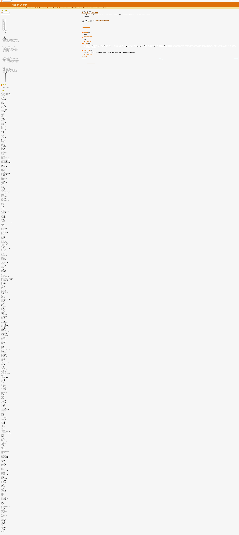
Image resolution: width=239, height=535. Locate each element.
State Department (4, 474)
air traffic (2, 102)
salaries (2, 439)
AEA (1, 97)
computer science (4, 163)
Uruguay (2, 514)
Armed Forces (3, 113)
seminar (2, 453)
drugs (2, 208)
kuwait (2, 304)
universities (3, 510)
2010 (3, 79)
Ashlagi (2, 116)
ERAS (2, 222)
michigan (2, 340)
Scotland (2, 449)
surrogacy (2, 480)
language (2, 306)
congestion (3, 168)
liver (1, 313)
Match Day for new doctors (6, 51)
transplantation (3, 498)
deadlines (2, 189)
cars (1, 142)
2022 (3, 23)
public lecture (3, 411)
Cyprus (2, 184)
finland (2, 233)
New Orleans (3, 354)
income (2, 272)
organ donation (3, 377)
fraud (2, 239)
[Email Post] (91, 21)
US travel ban (3, 515)
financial (2, 231)
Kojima (2, 301)
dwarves (2, 209)
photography (3, 392)
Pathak (2, 386)
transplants (3, 499)
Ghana (2, 247)
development (3, 196)
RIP (84, 22)
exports (2, 229)
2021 (3, 24)
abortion (2, 92)
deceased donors (4, 192)
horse (2, 263)
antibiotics (2, 111)
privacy (2, 405)
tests (1, 488)
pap (1, 381)
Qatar (2, 413)
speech (2, 469)
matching (2, 330)
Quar (1, 414)
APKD (2, 112)
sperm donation (3, 470)
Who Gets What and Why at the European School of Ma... (11, 63)
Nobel (2, 361)
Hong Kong (3, 261)
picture (2, 393)
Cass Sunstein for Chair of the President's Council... (10, 58)
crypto (2, 183)
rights (2, 434)
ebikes (2, 210)
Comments (4, 14)
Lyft (1, 319)
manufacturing (3, 323)
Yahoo (2, 530)
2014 (3, 75)
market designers (4, 326)
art (1, 115)
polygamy (2, 399)
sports (2, 471)
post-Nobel (3, 402)
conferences (3, 167)
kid (1, 296)
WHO (2, 528)
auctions (2, 117)
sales (2, 440)
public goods (3, 410)
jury (1, 295)
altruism (2, 108)
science (2, 448)
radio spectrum (3, 417)
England (2, 221)
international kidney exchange (6, 278)
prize (1, 406)
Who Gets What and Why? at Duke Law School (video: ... (11, 42)
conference (3, 166)
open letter (2, 371)
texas (2, 489)
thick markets (3, 491)
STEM (2, 475)
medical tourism (3, 336)
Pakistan (2, 380)
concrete (2, 164)
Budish (2, 138)
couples (2, 177)
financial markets (4, 232)
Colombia (2, 158)
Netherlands (3, 352)
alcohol (2, 105)
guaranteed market (4, 252)
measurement (3, 333)
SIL (1, 461)
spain (2, 467)
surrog (2, 479)
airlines (2, 104)
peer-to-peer (3, 389)
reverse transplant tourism (5, 433)
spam (2, 468)
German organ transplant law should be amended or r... (10, 53)
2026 (3, 19)
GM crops (2, 250)
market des (3, 324)
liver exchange (3, 314)
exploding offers (3, 227)
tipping (2, 493)
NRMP (2, 364)
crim (1, 180)
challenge (2, 146)
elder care (2, 216)
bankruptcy (3, 122)
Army (2, 114)
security (2, 452)
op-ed (2, 370)
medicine (2, 338)
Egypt (2, 214)
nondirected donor (4, 362)
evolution (2, 226)
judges (2, 294)
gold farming (3, 251)
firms (1, 234)
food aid (2, 236)
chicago (2, 148)
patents (2, 384)
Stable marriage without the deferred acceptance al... (10, 50)
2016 (3, 29)
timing (2, 492)
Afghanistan (3, 99)
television (2, 487)
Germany (2, 246)
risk (1, 436)
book (1, 132)
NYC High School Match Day (6, 68)
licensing (2, 311)
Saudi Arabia (3, 443)
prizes (2, 407)
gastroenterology (4, 243)
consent (2, 169)
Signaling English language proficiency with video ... (10, 70)
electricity (2, 217)
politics (2, 398)
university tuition (3, 511)
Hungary (2, 267)
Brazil (2, 136)
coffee (2, 155)
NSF (1, 365)
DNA (1, 204)
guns (1, 253)
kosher (2, 303)
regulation (2, 423)
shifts (2, 458)
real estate (2, 419)
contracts (2, 172)
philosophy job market (4, 391)
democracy (3, 193)
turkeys (2, 504)
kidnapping (3, 297)
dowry (2, 206)
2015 (3, 74)
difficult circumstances (4, 197)
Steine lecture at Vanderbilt (6, 47)
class (2, 151)
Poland (2, 396)
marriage (2, 328)
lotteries (2, 317)
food (1, 235)
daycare (2, 188)
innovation (2, 274)
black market (3, 129)
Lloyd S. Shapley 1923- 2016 (90, 12)
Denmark (2, 194)
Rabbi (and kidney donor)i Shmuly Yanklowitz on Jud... (10, 49)
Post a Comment (84, 56)
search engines (3, 450)
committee (2, 159)
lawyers (2, 309)
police (2, 397)
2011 (3, 78)
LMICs (2, 315)
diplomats (2, 199)
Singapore (2, 462)
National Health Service (5, 349)
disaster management (4, 200)
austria (2, 120)
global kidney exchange (5, 248)
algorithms (2, 107)
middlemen (3, 341)
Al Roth (3, 85)
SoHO (2, 466)
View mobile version (159, 59)
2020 (3, 25)
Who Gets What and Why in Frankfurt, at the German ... (10, 60)
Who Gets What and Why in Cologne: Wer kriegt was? (10, 62)
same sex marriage (4, 441)
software (2, 465)
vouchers (2, 522)
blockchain (2, 130)
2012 (3, 77)
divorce (2, 203)
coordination (3, 174)
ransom (2, 418)
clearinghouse (3, 152)
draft (1, 207)
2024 (3, 21)
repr (1, 425)
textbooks (2, 490)
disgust (2, 201)
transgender (3, 496)
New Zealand (3, 356)
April (3, 37)
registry (2, 422)
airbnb (2, 103)
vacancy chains (3, 517)
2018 (3, 27)
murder (2, 346)
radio (2, 416)
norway (2, 363)
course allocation (4, 178)
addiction (2, 95)
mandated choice (4, 322)
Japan (2, 289)
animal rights (3, 109)
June (3, 35)
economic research (4, 211)
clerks (2, 153)
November (4, 31)
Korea (2, 302)
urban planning (3, 513)
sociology (2, 464)
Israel (2, 286)
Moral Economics (60, 7)
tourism (2, 494)
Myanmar (2, 348)
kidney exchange (4, 298)
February (4, 72)
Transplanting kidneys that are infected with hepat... (10, 48)
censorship (3, 144)
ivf (1, 288)
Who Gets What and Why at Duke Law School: (9, 46)
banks (2, 123)
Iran (1, 284)
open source (3, 372)
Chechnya (2, 147)
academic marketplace (4, 94)
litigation (2, 312)
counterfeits (3, 176)
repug (2, 428)
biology (2, 128)
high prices (3, 259)
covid (2, 179)
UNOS (2, 512)
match (2, 329)
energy (2, 219)
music (2, 347)
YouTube (2, 531)
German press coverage (6, 59)
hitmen (2, 260)
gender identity (3, 244)
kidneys (2, 300)
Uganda (2, 508)
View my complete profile (5, 87)
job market (2, 290)
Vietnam (2, 521)
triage (2, 500)
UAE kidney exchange (4, 506)
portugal (2, 401)
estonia (2, 223)
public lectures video (4, 412)
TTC (1, 502)
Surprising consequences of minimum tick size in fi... (10, 43)
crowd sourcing (3, 182)
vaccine (2, 518)
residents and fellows (4, 431)
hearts (2, 257)
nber (1, 350)
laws (1, 308)
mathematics (3, 332)
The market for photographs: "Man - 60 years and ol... (10, 56)
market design (3, 325)
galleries (2, 240)
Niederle (2, 359)
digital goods (3, 198)
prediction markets (4, 403)
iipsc (1, 269)
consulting (2, 170)
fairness (2, 230)
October (4, 32)
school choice (3, 446)
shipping (2, 459)
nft (1, 357)
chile (1, 149)
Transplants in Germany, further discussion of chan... (10, 52)
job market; (3, 291)
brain (2, 135)
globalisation (3, 249)
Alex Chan (2, 106)
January (4, 73)
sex (1, 454)
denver (2, 195)
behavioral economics (4, 125)
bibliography (3, 126)
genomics (2, 245)
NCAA (2, 351)
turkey (2, 503)
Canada (2, 141)
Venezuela (2, 519)
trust (1, 501)
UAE (1, 505)
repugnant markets (35, 7)
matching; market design (5, 331)
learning (2, 310)
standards (2, 472)
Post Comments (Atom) (91, 63)
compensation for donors (5, 162)
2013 (3, 76)
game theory (3, 242)
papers (2, 382)
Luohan (2, 318)
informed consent (4, 273)
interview (2, 282)
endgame (2, 218)
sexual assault (3, 455)
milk (1, 343)
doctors (2, 205)
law (1, 307)
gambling (2, 241)
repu (1, 427)
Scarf (2, 445)
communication (3, 161)
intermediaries (3, 277)
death (2, 190)
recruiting (2, 420)
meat (1, 334)
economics (2, 212)
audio (2, 118)
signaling (2, 460)
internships (3, 281)
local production (3, 316)
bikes (2, 127)
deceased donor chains (5, 191)
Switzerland (3, 482)
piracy (2, 394)
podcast (2, 395)
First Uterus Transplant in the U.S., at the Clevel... (9, 71)
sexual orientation (4, 457)
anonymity (2, 110)
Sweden (2, 481)
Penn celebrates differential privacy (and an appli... (10, 66)
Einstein (2, 215)
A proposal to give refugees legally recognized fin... (10, 40)
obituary (2, 367)
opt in (2, 375)
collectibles (3, 156)
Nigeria (2, 360)
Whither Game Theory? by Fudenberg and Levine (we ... (11, 41)
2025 (3, 20)
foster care (2, 238)
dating (2, 187)
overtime (2, 379)
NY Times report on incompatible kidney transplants (10, 61)
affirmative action (4, 98)
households (3, 265)
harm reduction (3, 255)
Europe (2, 225)
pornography (3, 400)
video (2, 520)
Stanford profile (46, 7)
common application (4, 160)
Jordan (2, 293)
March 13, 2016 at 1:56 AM (88, 36)
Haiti (1, 254)
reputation (2, 429)
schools (2, 447)
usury (2, 516)
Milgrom (2, 342)
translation (2, 497)
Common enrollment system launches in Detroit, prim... (10, 39)
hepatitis (2, 258)
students (2, 476)
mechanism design (4, 335)
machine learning (4, 320)
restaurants (3, 432)
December (4, 30)
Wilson (2, 529)
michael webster (86, 27)
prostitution (3, 408)
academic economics (4, 93)
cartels (2, 143)
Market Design (19, 4)
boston (2, 134)
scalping (2, 444)
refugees (2, 421)
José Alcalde (85, 32)
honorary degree (3, 262)
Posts (3, 12)
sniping (2, 463)
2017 (3, 28)
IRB (1, 285)
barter (2, 124)
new (1, 353)
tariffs (2, 484)
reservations (3, 430)
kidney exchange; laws (5, 299)
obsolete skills (3, 369)
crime (2, 181)
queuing (2, 415)
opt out (2, 376)
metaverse (2, 339)
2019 (3, 26)
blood (2, 131)
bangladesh (3, 121)
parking (2, 383)
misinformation (3, 344)
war (1, 525)
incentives (2, 271)
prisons (2, 404)
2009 (3, 80)
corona (2, 175)
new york (2, 355)
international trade (4, 280)
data (1, 186)
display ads (3, 202)
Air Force (2, 101)
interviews (2, 283)
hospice (2, 264)
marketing (2, 327)
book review (3, 133)
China (2, 150)
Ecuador (2, 213)
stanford (2, 473)
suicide (2, 477)
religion (2, 424)
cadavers (2, 140)
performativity (3, 390)
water (2, 526)
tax (1, 485)
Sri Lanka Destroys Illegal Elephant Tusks (8, 69)
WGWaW (2, 527)
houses (2, 266)
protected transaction (4, 409)
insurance (2, 275)
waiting (2, 523)
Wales (2, 524)
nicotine (2, 358)
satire (2, 442)
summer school (3, 478)
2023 (3, 22)
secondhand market (4, 451)
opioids (2, 374)
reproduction (3, 426)
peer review (3, 388)
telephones (3, 486)
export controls (3, 228)
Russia (2, 437)
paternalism (3, 385)
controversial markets (4, 173)
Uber (1, 507)
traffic (2, 495)
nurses (2, 366)
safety (2, 438)
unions (2, 509)
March (4, 38)
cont (1, 171)
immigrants (3, 270)
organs (2, 378)
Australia (2, 119)
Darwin (2, 185)
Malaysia (2, 321)
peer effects (3, 387)
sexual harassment (4, 456)
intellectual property (4, 276)
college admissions (4, 157)
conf (1, 165)
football (2, 237)
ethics (2, 224)
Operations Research (4, 373)
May (3, 36)
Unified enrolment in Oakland (6, 67)
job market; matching (4, 292)
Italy (1, 287)
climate (2, 154)
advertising (3, 96)
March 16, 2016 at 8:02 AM (88, 54)
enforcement (3, 220)
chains (2, 145)
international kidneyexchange (6, 279)
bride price (2, 137)
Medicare (2, 337)
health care (3, 256)
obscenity (2, 368)
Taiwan (2, 483)
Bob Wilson (85, 43)
